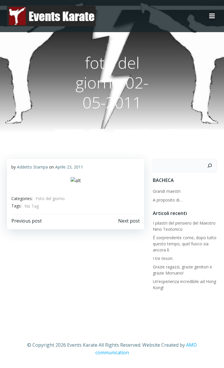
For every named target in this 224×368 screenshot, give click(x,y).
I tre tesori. (163, 258)
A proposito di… (168, 200)
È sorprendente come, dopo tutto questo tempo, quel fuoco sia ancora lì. (184, 244)
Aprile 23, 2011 (69, 167)
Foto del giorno (50, 198)
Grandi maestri (167, 191)
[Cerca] (210, 165)
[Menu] (212, 16)
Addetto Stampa (32, 167)
